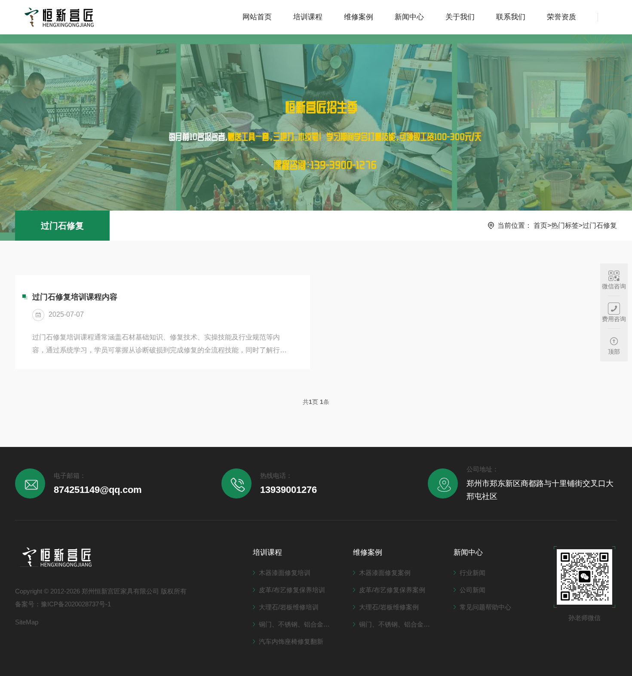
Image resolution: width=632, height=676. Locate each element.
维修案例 (358, 17)
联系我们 (510, 17)
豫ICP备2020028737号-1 (76, 604)
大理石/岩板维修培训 (289, 607)
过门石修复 (62, 225)
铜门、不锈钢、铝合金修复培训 (297, 624)
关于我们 (460, 17)
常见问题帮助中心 (485, 607)
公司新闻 (472, 589)
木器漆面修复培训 (284, 572)
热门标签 (565, 225)
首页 (540, 225)
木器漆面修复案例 (385, 572)
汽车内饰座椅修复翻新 (291, 641)
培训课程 (307, 17)
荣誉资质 (561, 17)
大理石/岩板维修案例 (389, 607)
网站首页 (257, 17)
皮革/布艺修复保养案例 (392, 589)
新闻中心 (409, 17)
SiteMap (26, 622)
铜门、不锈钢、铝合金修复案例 (397, 624)
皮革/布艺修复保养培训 (292, 589)
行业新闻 (472, 572)
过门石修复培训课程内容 (74, 297)
